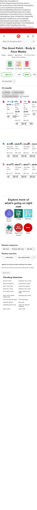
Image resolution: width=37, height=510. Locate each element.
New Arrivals (20, 21)
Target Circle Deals (22, 23)
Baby (9, 10)
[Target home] (18, 36)
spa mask (21, 302)
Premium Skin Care (18, 249)
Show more (6, 273)
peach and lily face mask (24, 292)
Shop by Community (17, 19)
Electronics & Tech (21, 14)
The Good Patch (7, 111)
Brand (27, 75)
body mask (9, 257)
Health (11, 12)
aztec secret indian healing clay (9, 296)
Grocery (13, 8)
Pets (7, 12)
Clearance (12, 21)
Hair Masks (30, 249)
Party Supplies (26, 16)
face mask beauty (24, 257)
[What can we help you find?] (18, 41)
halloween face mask (24, 281)
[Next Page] (34, 74)
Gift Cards (7, 19)
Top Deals (13, 23)
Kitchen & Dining (24, 5)
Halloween (13, 3)
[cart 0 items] (33, 36)
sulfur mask (6, 309)
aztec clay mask (8, 286)
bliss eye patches (8, 283)
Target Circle (21, 27)
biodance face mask (24, 288)
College (7, 3)
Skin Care (18, 55)
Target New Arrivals (6, 1)
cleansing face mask (24, 295)
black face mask (8, 288)
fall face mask (7, 281)
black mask (21, 309)
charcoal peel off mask (10, 299)
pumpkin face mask (24, 283)
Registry (8, 27)
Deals (7, 21)
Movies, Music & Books (13, 16)
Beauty (13, 10)
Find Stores (29, 27)
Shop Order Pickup (8, 25)
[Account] (28, 36)
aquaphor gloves (8, 302)
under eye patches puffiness (24, 305)
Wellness (17, 12)
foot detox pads (23, 299)
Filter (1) (8, 75)
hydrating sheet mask (9, 304)
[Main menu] (4, 36)
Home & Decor (13, 5)
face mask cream (8, 291)
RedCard (14, 27)
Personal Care (20, 10)
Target (3, 55)
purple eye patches (24, 286)
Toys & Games (10, 14)
